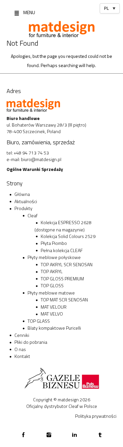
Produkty (23, 208)
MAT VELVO (52, 313)
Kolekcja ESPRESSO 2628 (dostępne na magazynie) (63, 226)
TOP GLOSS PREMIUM (62, 278)
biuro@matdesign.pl (41, 159)
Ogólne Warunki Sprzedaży (35, 169)
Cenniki (21, 335)
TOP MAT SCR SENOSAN (64, 299)
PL (109, 8)
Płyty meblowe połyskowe (54, 257)
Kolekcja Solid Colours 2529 (68, 236)
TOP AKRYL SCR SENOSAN (66, 264)
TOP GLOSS (52, 285)
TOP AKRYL (52, 271)
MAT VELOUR (54, 306)
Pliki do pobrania (30, 342)
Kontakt (22, 356)
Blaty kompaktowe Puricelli (54, 327)
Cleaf (32, 215)
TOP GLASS (39, 321)
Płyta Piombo (54, 243)
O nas (20, 349)
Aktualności (25, 201)
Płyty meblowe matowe (51, 292)
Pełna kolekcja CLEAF (62, 250)
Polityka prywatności (95, 415)
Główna (22, 194)
